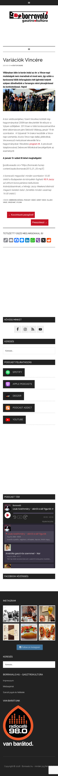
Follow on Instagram (30, 647)
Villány (50, 200)
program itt (34, 144)
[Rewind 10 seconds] (14, 517)
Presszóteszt (39, 222)
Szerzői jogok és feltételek (14, 692)
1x (20, 517)
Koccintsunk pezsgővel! (20, 214)
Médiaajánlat (8, 686)
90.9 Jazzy (49, 179)
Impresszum (8, 681)
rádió (33, 200)
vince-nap (12, 202)
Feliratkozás (47, 521)
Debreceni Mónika (16, 200)
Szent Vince (41, 200)
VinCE (5, 202)
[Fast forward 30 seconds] (26, 517)
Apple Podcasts (22, 384)
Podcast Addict (22, 407)
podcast (27, 200)
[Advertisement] (29, 34)
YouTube (18, 419)
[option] (29, 534)
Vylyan (19, 202)
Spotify (17, 372)
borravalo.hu (29, 17)
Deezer (17, 396)
